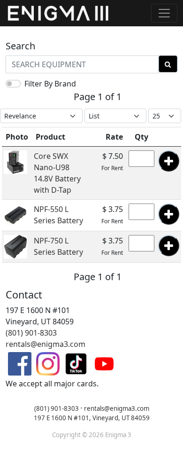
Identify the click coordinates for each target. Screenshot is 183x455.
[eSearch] (168, 63)
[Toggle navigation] (164, 13)
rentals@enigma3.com (45, 344)
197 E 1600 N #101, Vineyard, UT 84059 (92, 418)
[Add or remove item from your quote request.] (168, 161)
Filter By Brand (50, 83)
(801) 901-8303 (31, 333)
